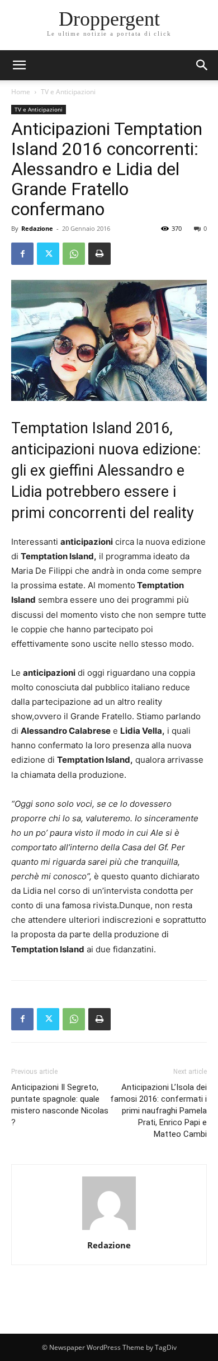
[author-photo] (109, 1229)
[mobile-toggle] (19, 65)
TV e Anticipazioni (68, 91)
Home (20, 91)
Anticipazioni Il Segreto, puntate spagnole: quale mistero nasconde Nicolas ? (59, 1104)
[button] (202, 65)
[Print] (99, 254)
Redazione (37, 228)
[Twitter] (48, 254)
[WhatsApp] (74, 254)
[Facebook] (22, 254)
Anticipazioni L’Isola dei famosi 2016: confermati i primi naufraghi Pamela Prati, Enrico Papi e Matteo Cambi (158, 1110)
